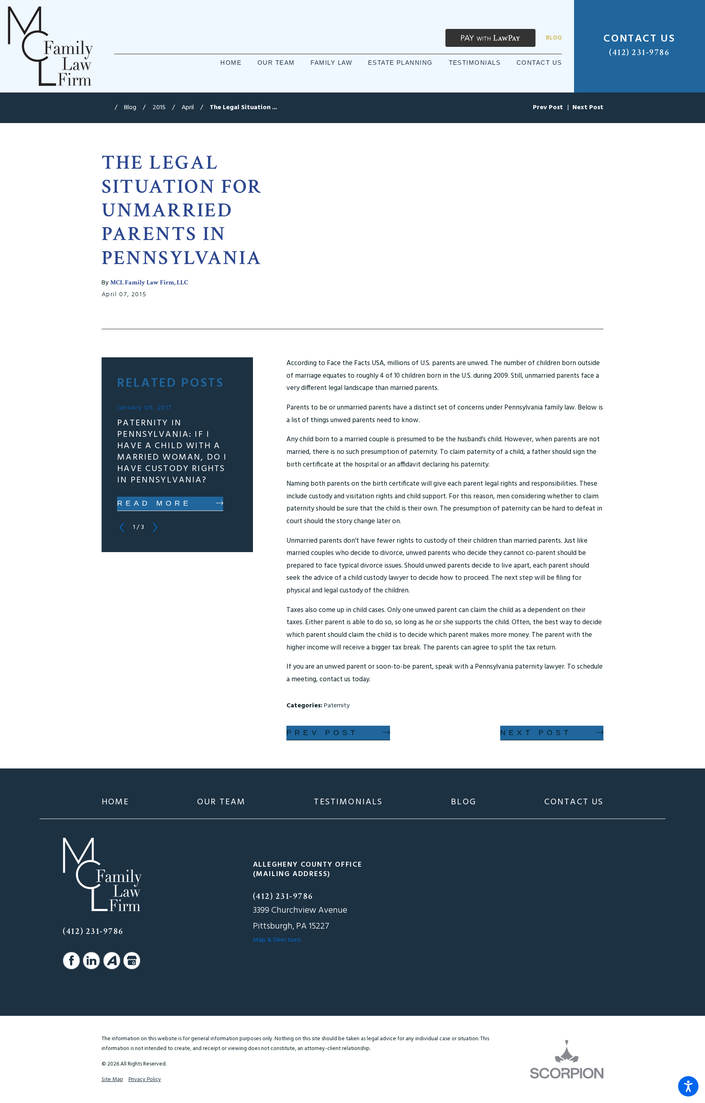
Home (115, 802)
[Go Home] (108, 108)
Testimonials (348, 802)
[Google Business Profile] (131, 960)
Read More (154, 503)
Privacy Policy (145, 1079)
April (188, 107)
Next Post (536, 733)
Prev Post (322, 733)
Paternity (337, 705)
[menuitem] (231, 63)
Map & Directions (277, 940)
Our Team (221, 802)
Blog (554, 38)
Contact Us (574, 802)
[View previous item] (121, 527)
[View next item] (155, 527)
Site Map (112, 1079)
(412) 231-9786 (639, 52)
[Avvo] (111, 960)
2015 (159, 107)
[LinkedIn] (91, 960)
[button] (688, 1086)
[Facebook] (71, 960)
